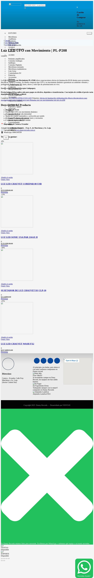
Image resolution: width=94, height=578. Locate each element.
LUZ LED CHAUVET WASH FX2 (17, 344)
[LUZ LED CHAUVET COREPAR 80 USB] (17, 174)
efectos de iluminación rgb (49, 98)
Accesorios (12, 97)
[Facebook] (37, 361)
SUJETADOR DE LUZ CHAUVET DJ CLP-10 (23, 290)
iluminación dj (64, 98)
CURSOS (12, 130)
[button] (77, 7)
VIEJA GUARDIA (15, 101)
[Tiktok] (57, 361)
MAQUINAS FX (14, 89)
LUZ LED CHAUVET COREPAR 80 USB (21, 184)
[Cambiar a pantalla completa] (4, 558)
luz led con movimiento (42, 100)
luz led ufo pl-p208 (58, 100)
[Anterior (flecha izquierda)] (2, 560)
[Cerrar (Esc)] (9, 558)
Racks (10, 124)
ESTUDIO (12, 33)
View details (5, 76)
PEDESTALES (14, 114)
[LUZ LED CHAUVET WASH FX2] (17, 333)
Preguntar (4, 192)
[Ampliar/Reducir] (2, 558)
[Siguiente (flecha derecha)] (4, 560)
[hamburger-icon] (89, 33)
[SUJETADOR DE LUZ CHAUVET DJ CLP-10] (17, 280)
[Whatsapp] (50, 361)
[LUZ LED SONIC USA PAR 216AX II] (17, 227)
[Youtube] (43, 361)
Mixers (10, 111)
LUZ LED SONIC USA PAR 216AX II (19, 237)
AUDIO (11, 55)
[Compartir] (6, 558)
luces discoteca (74, 98)
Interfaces (11, 51)
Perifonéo (11, 81)
